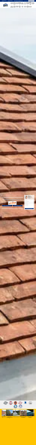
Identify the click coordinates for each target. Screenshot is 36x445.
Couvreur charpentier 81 (12, 3)
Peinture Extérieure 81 (17, 3)
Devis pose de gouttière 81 (14, 7)
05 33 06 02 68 (4, 1)
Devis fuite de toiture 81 (20, 7)
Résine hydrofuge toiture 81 (22, 3)
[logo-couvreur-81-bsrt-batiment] (6, 5)
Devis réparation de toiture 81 (28, 7)
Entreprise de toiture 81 (17, 7)
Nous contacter (17, 205)
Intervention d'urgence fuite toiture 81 (28, 3)
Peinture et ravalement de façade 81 (20, 3)
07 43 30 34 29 (10, 1)
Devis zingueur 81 (25, 7)
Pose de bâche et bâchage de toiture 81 (30, 3)
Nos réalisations (7, 205)
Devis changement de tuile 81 (12, 7)
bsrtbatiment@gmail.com (19, 0)
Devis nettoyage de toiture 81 (33, 3)
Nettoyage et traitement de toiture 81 (14, 3)
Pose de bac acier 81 (25, 3)
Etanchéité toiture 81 (30, 6)
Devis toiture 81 (22, 7)
